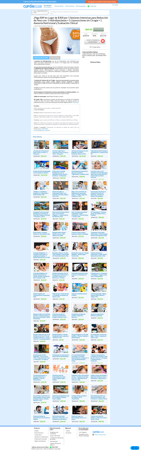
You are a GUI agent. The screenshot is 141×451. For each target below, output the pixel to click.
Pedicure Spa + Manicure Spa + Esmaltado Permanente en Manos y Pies (60, 295)
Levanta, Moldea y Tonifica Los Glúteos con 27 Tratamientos (79, 397)
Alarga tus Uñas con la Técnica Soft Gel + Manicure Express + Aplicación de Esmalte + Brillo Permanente (41, 316)
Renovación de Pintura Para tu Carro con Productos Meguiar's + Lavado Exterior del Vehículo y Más (60, 214)
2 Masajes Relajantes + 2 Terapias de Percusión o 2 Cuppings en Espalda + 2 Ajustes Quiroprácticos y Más (41, 255)
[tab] (41, 57)
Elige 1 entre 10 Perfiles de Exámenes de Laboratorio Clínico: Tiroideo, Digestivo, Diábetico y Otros (79, 194)
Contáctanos (38, 435)
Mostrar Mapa (95, 62)
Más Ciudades (47, 7)
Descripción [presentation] (55, 58)
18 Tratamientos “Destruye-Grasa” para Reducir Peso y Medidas (98, 213)
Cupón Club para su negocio (55, 444)
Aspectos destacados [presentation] (41, 58)
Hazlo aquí (75, 102)
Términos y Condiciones (41, 437)
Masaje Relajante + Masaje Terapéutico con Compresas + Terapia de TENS (60, 336)
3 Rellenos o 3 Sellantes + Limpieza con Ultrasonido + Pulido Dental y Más (41, 193)
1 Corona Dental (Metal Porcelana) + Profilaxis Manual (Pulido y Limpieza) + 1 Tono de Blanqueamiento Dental (80, 358)
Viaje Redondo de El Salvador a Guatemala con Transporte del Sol (99, 152)
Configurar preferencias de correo (56, 438)
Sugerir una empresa (40, 441)
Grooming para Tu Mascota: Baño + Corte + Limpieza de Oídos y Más (99, 336)
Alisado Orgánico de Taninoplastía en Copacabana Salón (41, 295)
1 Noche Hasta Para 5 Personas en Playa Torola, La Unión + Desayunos (60, 152)
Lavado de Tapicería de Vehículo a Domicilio (97, 314)
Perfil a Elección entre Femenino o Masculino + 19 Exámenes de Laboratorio (60, 417)
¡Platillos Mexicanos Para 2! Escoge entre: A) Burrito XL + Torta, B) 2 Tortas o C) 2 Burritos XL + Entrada (60, 275)
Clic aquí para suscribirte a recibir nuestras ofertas (102, 2)
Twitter (68, 430)
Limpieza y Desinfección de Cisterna (79, 294)
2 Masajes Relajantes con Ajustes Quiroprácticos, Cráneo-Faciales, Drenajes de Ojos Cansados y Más (41, 275)
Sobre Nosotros (38, 433)
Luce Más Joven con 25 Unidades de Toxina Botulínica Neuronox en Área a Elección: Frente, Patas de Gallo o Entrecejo (99, 174)
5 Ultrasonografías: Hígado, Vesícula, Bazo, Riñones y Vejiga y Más (98, 295)
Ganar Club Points (55, 435)
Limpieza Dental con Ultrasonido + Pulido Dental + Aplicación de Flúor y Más (99, 254)
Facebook (68, 433)
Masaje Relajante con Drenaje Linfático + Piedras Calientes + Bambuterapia (80, 336)
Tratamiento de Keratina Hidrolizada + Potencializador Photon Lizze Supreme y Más (99, 234)
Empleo (36, 430)
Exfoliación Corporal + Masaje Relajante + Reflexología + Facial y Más (80, 254)
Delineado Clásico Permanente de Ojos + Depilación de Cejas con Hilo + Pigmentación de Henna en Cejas (80, 378)
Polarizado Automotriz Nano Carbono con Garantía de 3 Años (80, 275)
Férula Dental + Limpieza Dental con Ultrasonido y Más (41, 233)
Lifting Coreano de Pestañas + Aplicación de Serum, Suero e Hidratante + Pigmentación (99, 377)
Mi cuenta (115, 5)
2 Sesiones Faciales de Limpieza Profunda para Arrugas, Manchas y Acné (59, 315)
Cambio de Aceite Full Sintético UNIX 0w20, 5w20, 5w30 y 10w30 (99, 417)
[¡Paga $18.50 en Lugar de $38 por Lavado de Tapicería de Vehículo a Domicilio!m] (99, 307)
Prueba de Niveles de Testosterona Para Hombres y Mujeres (41, 417)
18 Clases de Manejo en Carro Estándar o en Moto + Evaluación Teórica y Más (80, 152)
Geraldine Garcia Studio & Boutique (84, 434)
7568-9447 (93, 6)
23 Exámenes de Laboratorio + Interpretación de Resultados (60, 355)
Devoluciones (54, 441)
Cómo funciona (69, 6)
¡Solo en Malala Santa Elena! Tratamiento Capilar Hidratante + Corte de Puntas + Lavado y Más (80, 214)
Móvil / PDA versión (100, 434)
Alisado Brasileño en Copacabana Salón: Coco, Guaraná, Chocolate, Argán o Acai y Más (60, 194)
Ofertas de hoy (59, 6)
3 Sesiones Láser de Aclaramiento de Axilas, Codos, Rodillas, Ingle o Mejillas (59, 378)
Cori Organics (83, 432)
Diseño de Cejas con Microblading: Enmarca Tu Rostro (79, 417)
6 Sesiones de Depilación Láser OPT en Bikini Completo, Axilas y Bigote (60, 397)
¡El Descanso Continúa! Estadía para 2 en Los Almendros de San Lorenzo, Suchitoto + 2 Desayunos (59, 173)
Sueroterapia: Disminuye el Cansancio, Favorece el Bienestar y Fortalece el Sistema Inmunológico (98, 194)
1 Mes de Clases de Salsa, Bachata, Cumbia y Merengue (80, 233)
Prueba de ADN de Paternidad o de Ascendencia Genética (41, 171)
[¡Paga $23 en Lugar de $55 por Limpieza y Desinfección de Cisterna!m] (79, 287)
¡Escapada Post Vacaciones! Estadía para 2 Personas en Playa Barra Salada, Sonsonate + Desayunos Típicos (41, 214)
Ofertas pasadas (80, 6)
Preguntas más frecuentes (54, 432)
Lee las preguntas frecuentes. (42, 130)
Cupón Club (32, 6)
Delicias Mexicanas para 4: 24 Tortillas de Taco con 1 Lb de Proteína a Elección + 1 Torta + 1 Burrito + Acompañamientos (41, 337)
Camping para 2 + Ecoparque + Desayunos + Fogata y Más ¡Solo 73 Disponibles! (99, 275)
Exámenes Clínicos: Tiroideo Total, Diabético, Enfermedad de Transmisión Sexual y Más (60, 254)
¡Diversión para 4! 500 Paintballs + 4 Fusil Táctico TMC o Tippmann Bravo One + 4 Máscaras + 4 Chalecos (41, 357)
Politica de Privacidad (40, 439)
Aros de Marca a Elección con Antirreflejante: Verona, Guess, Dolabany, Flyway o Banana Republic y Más (41, 398)
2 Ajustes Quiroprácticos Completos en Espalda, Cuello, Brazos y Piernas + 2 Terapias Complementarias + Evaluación (99, 358)
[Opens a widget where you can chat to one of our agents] (134, 448)
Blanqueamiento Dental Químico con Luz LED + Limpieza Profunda (59, 234)
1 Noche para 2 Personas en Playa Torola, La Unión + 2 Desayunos (41, 152)
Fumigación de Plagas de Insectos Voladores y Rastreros (78, 315)
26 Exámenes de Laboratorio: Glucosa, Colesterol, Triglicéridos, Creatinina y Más (80, 172)
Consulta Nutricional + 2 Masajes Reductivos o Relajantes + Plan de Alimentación (40, 378)
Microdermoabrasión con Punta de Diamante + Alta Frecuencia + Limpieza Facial (99, 397)
